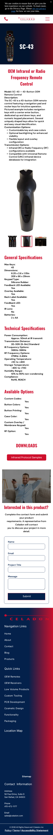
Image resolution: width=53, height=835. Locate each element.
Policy (8, 830)
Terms (16, 830)
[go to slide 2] (26, 241)
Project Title (14, 564)
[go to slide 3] (40, 241)
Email (11, 553)
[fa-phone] (6, 20)
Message (12, 576)
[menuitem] (26, 634)
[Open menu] (47, 19)
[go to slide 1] (12, 241)
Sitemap (26, 776)
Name (11, 541)
